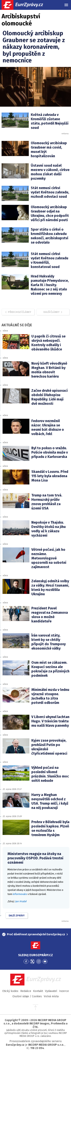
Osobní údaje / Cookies (27, 996)
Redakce (25, 991)
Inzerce (64, 991)
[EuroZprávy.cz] (26, 5)
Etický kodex (10, 991)
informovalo (20, 894)
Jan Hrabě (20, 901)
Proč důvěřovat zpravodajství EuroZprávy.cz (36, 934)
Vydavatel (51, 991)
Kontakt (38, 991)
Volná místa (51, 996)
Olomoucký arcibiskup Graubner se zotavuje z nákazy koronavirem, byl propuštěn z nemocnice (34, 47)
